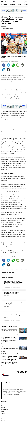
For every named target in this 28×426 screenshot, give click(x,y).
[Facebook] (18, 372)
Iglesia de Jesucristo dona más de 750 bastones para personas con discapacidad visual (9, 330)
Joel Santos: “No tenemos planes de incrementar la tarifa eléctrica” (12, 293)
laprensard (3, 26)
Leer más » (6, 284)
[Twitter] (21, 372)
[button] (2, 1)
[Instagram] (26, 372)
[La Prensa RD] (14, 1)
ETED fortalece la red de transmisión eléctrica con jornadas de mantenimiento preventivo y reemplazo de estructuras (13, 282)
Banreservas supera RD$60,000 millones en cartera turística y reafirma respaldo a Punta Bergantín (13, 314)
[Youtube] (23, 372)
